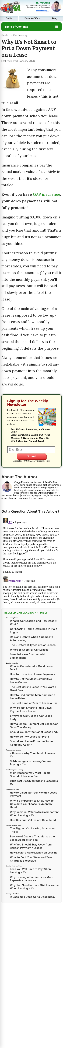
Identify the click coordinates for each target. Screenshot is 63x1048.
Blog (54, 18)
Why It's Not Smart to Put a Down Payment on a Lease (31, 709)
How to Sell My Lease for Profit (29, 736)
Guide (9, 18)
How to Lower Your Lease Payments (32, 674)
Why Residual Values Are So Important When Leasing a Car (34, 813)
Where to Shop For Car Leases (29, 649)
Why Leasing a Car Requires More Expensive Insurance (31, 878)
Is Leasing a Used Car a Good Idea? (32, 896)
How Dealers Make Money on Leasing (34, 852)
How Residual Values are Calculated (33, 820)
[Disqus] (31, 560)
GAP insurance (46, 194)
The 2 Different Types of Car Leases (32, 645)
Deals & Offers (32, 18)
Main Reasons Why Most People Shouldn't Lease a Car (30, 774)
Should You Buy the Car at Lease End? (34, 732)
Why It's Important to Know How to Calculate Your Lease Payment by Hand (32, 804)
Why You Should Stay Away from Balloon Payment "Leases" (31, 846)
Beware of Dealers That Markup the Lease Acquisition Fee (32, 838)
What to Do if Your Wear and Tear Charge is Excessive (31, 859)
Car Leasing (20, 35)
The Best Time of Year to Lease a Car (33, 703)
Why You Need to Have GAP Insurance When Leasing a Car (34, 886)
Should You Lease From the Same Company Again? (31, 743)
